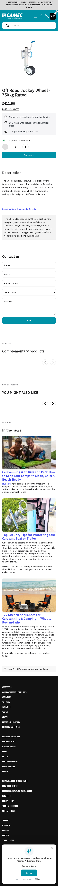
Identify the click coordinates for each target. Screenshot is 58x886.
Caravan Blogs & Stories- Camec (15, 781)
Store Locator (8, 840)
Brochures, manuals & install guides (17, 791)
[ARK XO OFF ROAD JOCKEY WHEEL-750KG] (29, 58)
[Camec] (12, 16)
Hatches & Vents (9, 741)
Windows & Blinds (9, 746)
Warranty (6, 825)
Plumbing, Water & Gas (11, 727)
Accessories (7, 687)
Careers (5, 830)
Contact (5, 835)
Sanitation (6, 707)
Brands (5, 771)
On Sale (5, 756)
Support (5, 820)
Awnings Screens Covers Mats (14, 692)
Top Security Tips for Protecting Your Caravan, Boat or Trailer (28, 536)
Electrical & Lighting (11, 722)
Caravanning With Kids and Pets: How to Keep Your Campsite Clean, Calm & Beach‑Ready (28, 475)
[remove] (5, 147)
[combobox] (32, 25)
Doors (4, 751)
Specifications (9, 209)
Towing (5, 712)
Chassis (5, 717)
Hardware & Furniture (11, 736)
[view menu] (35, 16)
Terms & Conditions (10, 806)
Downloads (22, 209)
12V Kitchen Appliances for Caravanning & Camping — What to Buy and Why (27, 618)
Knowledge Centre (10, 786)
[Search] (7, 25)
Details (32, 209)
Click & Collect (8, 811)
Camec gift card (8, 766)
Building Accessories (10, 761)
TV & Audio (6, 702)
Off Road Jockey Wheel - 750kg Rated (26, 92)
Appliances (6, 697)
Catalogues (6, 796)
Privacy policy (8, 801)
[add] (25, 147)
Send (29, 320)
